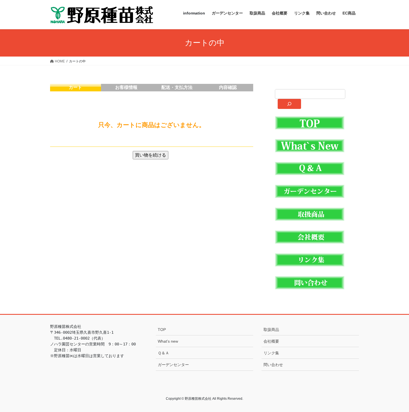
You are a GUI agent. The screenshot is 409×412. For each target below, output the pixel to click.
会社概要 (271, 341)
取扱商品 (271, 329)
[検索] (289, 104)
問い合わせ (273, 364)
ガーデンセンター (173, 364)
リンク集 (271, 353)
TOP (162, 329)
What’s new (168, 341)
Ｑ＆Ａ (163, 353)
